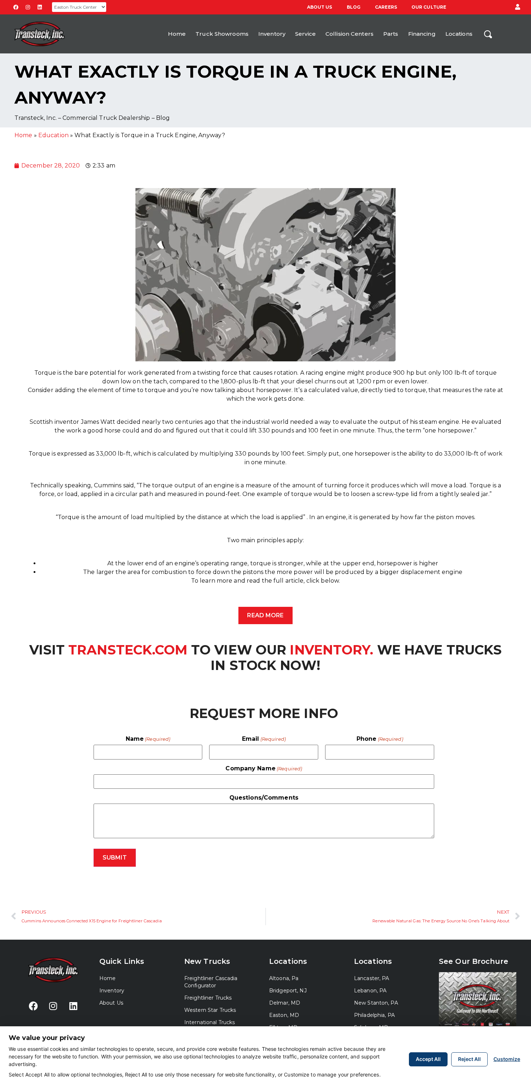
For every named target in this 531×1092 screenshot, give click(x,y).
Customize (506, 1059)
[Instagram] (28, 7)
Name (148, 739)
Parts (390, 33)
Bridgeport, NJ (288, 990)
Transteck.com (127, 650)
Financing (422, 33)
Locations (458, 33)
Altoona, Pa (283, 978)
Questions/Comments (263, 798)
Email (264, 739)
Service (305, 33)
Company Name (263, 768)
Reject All (469, 1059)
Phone (380, 739)
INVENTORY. (329, 650)
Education (53, 135)
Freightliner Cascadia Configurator (211, 982)
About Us (319, 7)
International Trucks (209, 1022)
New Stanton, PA (376, 1003)
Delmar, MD (284, 1003)
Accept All (428, 1059)
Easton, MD (284, 1015)
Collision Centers (349, 33)
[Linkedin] (40, 7)
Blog (354, 7)
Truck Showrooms (222, 33)
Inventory (271, 33)
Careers (386, 7)
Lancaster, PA (371, 978)
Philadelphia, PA (374, 1015)
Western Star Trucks (210, 1010)
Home (177, 33)
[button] (517, 7)
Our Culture (428, 7)
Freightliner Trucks (208, 998)
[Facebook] (16, 7)
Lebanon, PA (370, 990)
